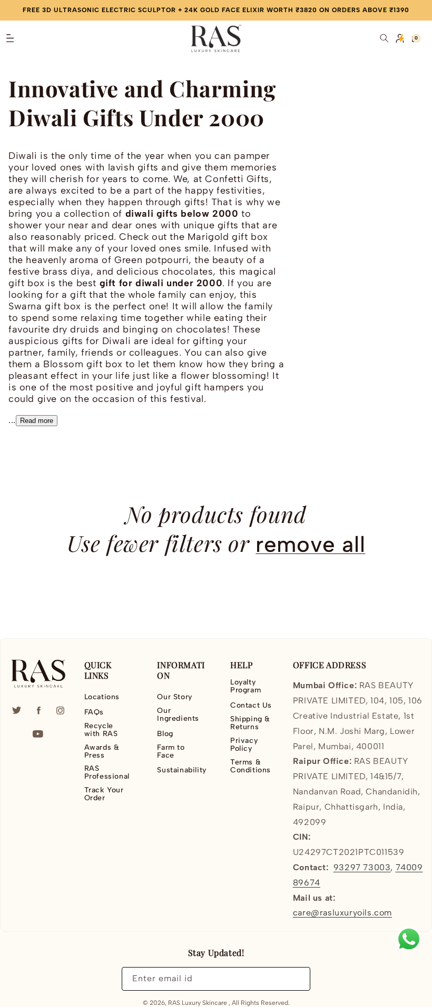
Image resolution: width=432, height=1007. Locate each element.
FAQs (94, 712)
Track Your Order (104, 794)
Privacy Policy (244, 744)
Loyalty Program (245, 686)
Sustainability (181, 770)
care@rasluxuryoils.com (342, 913)
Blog (165, 733)
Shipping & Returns (250, 722)
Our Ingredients (178, 714)
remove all (310, 544)
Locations (102, 697)
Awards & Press (102, 751)
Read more (36, 421)
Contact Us (251, 705)
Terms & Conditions (250, 766)
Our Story (174, 697)
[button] (10, 38)
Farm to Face (170, 751)
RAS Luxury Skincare (197, 1002)
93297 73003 (362, 867)
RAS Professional (107, 772)
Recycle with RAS (101, 729)
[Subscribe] (296, 978)
